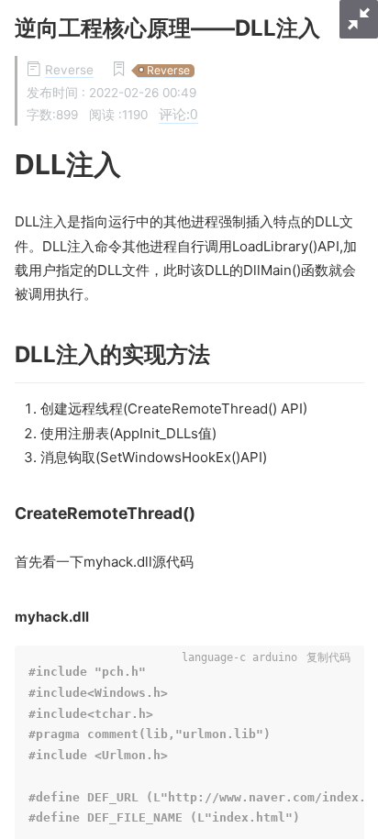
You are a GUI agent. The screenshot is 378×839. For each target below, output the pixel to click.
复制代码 (328, 657)
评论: (178, 114)
